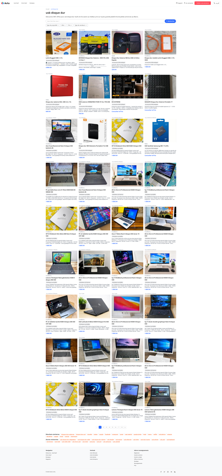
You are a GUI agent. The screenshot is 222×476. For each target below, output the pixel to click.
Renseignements (138, 463)
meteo (95, 434)
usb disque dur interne (98, 439)
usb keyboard (171, 439)
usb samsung (107, 441)
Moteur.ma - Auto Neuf (51, 453)
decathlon (49, 436)
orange (67, 436)
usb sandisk (116, 441)
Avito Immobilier (94, 455)
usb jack (162, 439)
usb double (110, 439)
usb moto (85, 441)
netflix (155, 434)
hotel (144, 434)
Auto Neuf (16, 3)
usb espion (119, 439)
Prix (69, 25)
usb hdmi (136, 439)
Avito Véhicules (93, 453)
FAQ (135, 465)
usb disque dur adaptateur (68, 439)
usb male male (66, 441)
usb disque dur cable (84, 439)
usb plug (92, 441)
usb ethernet (127, 439)
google (101, 434)
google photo (137, 434)
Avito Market (93, 457)
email (61, 436)
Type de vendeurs (80, 25)
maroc (150, 434)
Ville (62, 25)
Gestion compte (138, 457)
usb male (57, 441)
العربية (217, 3)
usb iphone (155, 439)
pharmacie (74, 436)
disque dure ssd (81, 434)
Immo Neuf (24, 3)
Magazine (48, 459)
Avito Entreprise (94, 459)
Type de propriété (52, 25)
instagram (115, 434)
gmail (121, 434)
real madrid (128, 434)
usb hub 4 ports (145, 439)
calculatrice (162, 434)
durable (89, 434)
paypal (56, 436)
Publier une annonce (203, 3)
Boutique (136, 461)
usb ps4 (99, 441)
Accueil (47, 9)
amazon (169, 434)
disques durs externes (67, 434)
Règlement (136, 453)
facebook (107, 434)
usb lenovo (50, 441)
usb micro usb (76, 441)
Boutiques (32, 3)
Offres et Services (138, 459)
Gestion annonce (138, 455)
